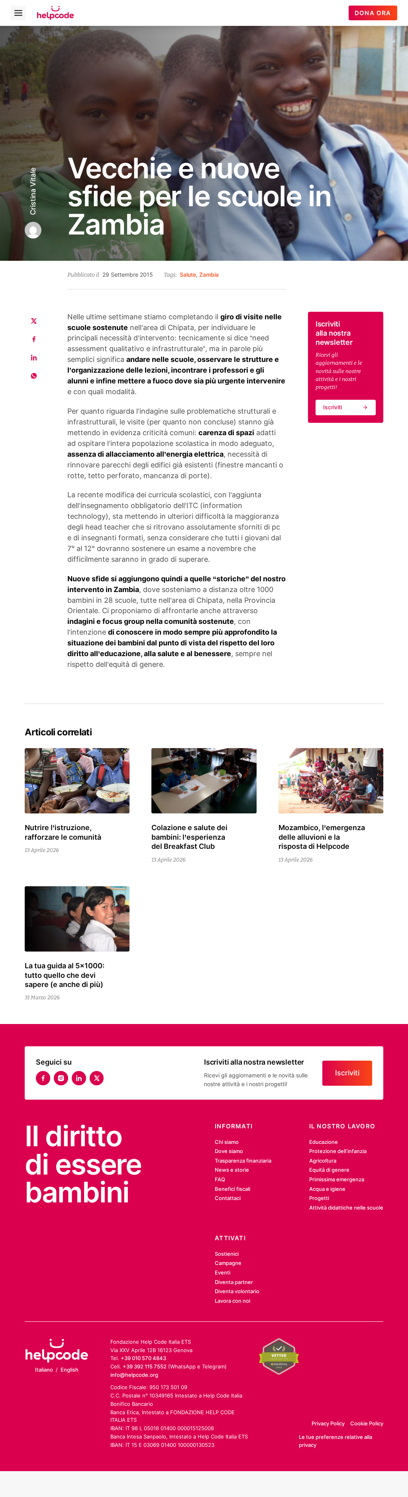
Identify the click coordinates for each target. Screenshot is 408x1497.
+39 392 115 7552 (145, 1366)
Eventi (222, 1272)
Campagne (228, 1263)
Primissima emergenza (336, 1179)
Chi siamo (227, 1142)
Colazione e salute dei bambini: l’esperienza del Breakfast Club (189, 836)
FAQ (220, 1179)
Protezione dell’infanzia (338, 1151)
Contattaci (228, 1198)
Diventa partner (234, 1282)
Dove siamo (229, 1151)
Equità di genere (329, 1170)
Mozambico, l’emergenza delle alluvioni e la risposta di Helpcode (322, 836)
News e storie (232, 1170)
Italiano (44, 1369)
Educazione (323, 1142)
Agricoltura (322, 1160)
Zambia (209, 274)
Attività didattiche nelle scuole (346, 1207)
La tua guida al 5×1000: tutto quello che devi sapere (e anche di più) (64, 975)
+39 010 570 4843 (143, 1358)
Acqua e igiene (327, 1189)
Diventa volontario (237, 1291)
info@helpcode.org (134, 1375)
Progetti (319, 1198)
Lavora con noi (232, 1301)
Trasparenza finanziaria (243, 1160)
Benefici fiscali (232, 1189)
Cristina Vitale (33, 191)
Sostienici (227, 1254)
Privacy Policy (328, 1423)
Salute (188, 274)
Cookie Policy (366, 1423)
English (69, 1369)
